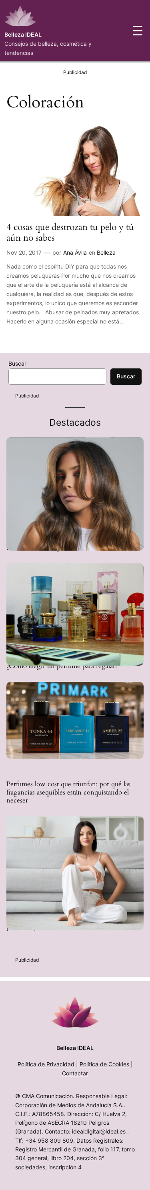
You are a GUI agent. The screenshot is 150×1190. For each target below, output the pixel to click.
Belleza (106, 252)
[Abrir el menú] (138, 31)
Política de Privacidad (46, 1064)
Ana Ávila (75, 252)
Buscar (17, 363)
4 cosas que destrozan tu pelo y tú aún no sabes (70, 232)
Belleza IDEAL (23, 34)
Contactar (75, 1073)
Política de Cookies (104, 1064)
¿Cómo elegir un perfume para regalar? (62, 666)
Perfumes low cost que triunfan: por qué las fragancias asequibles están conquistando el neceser (68, 792)
